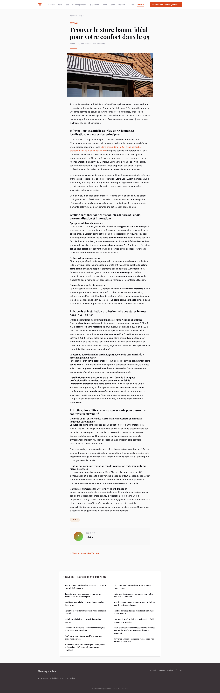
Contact (179, 670)
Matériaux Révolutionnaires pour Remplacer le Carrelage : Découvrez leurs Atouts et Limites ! (85, 647)
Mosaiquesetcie (47, 671)
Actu (60, 4)
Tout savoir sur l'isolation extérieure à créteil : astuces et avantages (134, 620)
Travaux (140, 4)
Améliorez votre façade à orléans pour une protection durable (83, 637)
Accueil (51, 4)
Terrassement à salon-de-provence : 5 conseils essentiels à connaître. (85, 586)
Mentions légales (166, 670)
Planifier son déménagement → (166, 4)
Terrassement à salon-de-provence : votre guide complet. (132, 586)
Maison (121, 4)
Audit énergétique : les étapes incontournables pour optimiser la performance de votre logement (134, 630)
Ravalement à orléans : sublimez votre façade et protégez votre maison (85, 629)
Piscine (131, 4)
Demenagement (79, 4)
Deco (67, 4)
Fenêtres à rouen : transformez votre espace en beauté (85, 612)
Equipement (94, 4)
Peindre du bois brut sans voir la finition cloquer (83, 620)
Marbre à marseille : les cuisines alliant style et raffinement (134, 612)
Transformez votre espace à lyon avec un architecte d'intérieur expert (83, 595)
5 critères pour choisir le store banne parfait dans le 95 (84, 603)
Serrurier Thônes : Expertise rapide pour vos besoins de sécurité (134, 640)
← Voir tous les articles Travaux (84, 553)
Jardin (112, 4)
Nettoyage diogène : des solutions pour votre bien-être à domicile (133, 595)
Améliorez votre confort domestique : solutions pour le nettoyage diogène (134, 603)
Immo (104, 4)
